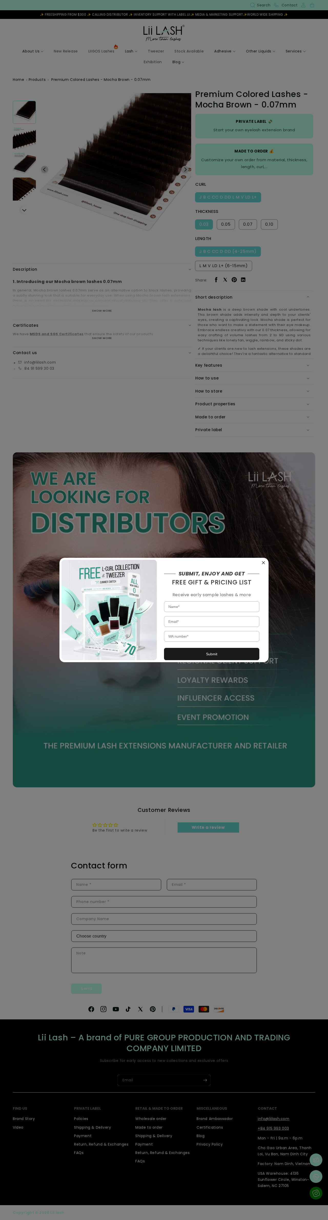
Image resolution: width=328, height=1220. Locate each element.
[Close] (263, 563)
